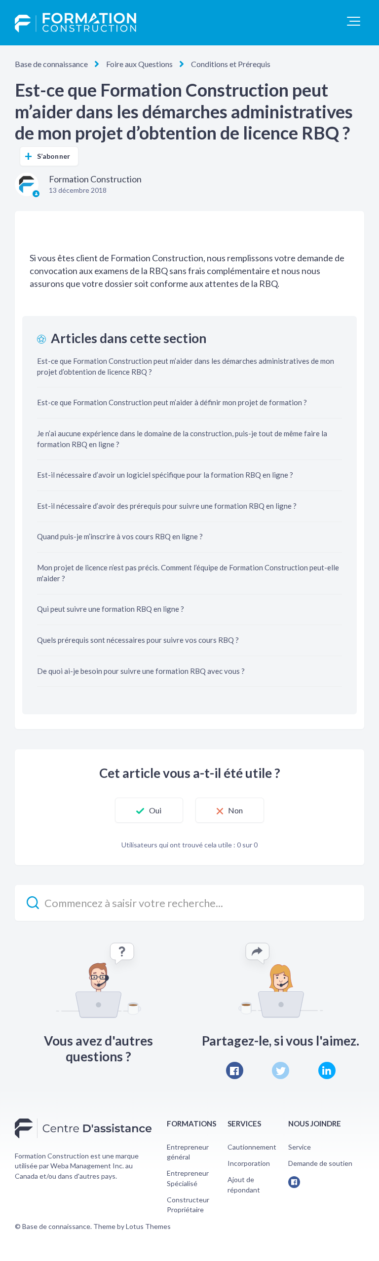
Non (235, 810)
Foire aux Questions (139, 64)
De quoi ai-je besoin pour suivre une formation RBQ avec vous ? (141, 670)
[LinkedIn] (327, 1070)
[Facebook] (234, 1070)
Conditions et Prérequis (230, 64)
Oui (155, 810)
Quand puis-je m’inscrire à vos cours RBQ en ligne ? (120, 536)
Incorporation (248, 1163)
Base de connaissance (51, 64)
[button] (353, 21)
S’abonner (53, 156)
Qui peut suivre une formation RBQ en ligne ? (110, 608)
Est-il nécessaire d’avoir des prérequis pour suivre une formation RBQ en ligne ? (167, 505)
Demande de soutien (320, 1163)
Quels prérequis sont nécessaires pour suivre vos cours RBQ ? (138, 639)
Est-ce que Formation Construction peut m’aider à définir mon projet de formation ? (172, 402)
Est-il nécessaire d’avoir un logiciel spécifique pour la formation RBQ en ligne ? (165, 474)
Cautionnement (251, 1147)
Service (299, 1147)
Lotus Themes (148, 1226)
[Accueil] (75, 23)
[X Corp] (280, 1070)
